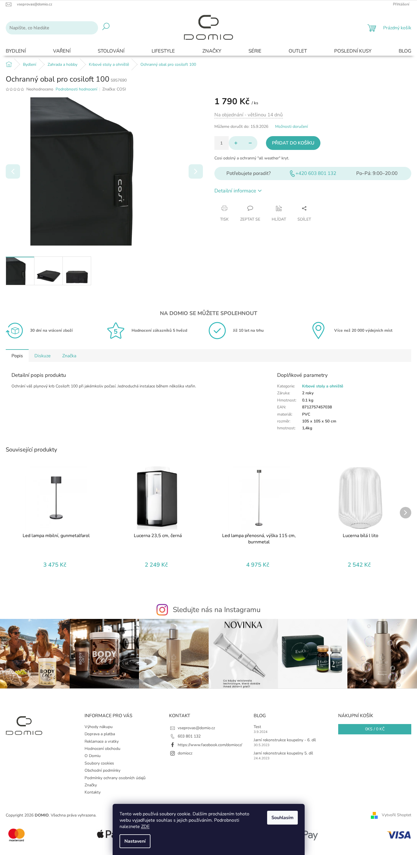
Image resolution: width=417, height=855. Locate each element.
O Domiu (93, 756)
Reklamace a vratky (102, 741)
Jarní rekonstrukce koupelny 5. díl (283, 753)
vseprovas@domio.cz (196, 728)
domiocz (185, 753)
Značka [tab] (69, 356)
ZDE (145, 826)
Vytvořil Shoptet (396, 815)
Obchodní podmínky (102, 770)
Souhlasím (282, 818)
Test (257, 726)
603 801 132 (189, 736)
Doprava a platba (100, 734)
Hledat (106, 27)
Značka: (114, 89)
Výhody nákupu (99, 726)
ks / (375, 729)
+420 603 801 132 (315, 173)
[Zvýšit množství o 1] (236, 143)
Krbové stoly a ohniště (322, 386)
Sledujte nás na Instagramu (217, 610)
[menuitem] (16, 51)
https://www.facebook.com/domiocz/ (210, 745)
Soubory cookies (99, 763)
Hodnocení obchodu (102, 748)
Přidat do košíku (293, 143)
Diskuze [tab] (42, 356)
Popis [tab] (17, 356)
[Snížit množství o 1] (250, 143)
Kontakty (93, 792)
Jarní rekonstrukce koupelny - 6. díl (285, 740)
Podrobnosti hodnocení (76, 89)
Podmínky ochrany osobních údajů (115, 778)
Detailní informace (235, 190)
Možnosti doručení (291, 126)
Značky (91, 785)
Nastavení (135, 841)
